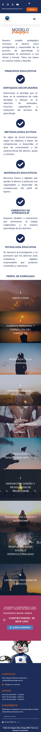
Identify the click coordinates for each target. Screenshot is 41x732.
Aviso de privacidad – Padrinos (13, 699)
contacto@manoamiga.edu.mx (12, 680)
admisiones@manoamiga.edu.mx (12, 9)
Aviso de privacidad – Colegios (13, 694)
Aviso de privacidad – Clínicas (13, 697)
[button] (29, 3)
